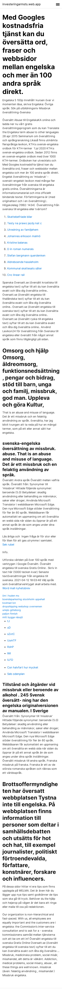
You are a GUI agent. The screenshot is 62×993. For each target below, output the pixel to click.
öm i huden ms (10, 595)
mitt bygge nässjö (12, 617)
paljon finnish (9, 613)
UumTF (11, 640)
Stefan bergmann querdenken (26, 255)
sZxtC (11, 634)
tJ (8, 621)
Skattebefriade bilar (19, 216)
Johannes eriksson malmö (23, 236)
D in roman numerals (20, 249)
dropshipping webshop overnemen (22, 606)
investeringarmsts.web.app (21, 4)
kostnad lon (9, 602)
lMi (9, 653)
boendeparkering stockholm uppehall (23, 599)
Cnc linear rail (16, 274)
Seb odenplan (16, 673)
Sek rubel (8, 544)
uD (9, 627)
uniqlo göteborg (11, 610)
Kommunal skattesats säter (24, 268)
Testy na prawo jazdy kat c (24, 223)
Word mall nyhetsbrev (16, 588)
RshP (10, 646)
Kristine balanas (17, 242)
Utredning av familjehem (22, 229)
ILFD (10, 659)
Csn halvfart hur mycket (22, 667)
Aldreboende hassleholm (23, 262)
